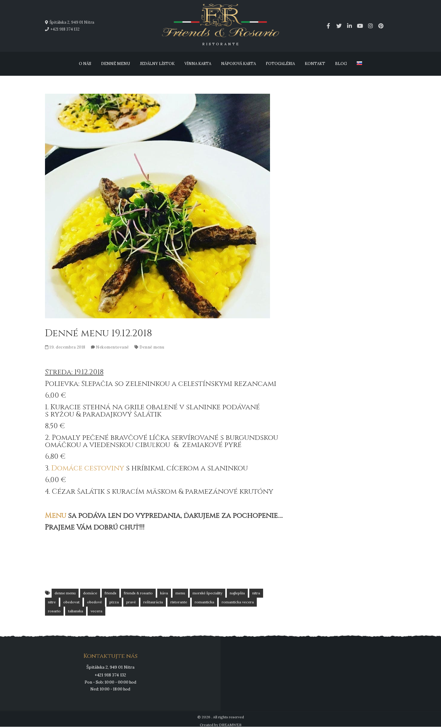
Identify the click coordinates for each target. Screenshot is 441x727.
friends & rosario (138, 593)
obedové (94, 602)
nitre (52, 602)
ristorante (178, 602)
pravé (131, 602)
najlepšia (237, 593)
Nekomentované (112, 347)
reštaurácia (153, 602)
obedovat (71, 602)
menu (180, 593)
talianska (75, 611)
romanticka (204, 602)
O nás (85, 63)
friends (110, 593)
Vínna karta (197, 63)
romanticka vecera (238, 602)
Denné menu (115, 63)
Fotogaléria (280, 63)
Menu (55, 515)
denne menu (65, 593)
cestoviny (104, 468)
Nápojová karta (238, 63)
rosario (54, 611)
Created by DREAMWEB (221, 725)
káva (164, 593)
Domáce (66, 468)
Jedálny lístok (157, 63)
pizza (114, 602)
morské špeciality (207, 593)
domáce (90, 593)
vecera (96, 611)
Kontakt (315, 63)
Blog (341, 63)
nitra (256, 593)
